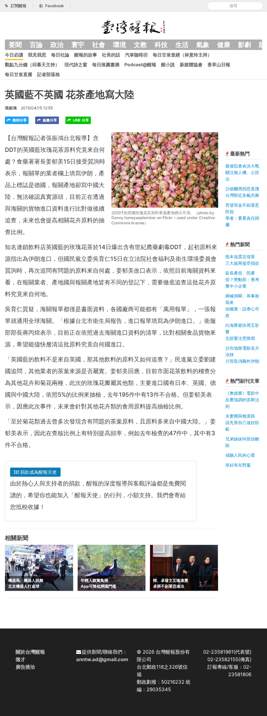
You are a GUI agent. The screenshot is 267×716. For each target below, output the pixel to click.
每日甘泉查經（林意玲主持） (182, 54)
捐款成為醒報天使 (38, 472)
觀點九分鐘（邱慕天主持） (32, 64)
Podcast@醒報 (140, 64)
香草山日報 (218, 64)
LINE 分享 (80, 120)
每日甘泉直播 (18, 74)
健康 (223, 45)
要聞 (15, 45)
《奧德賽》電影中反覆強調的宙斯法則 (242, 399)
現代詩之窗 (75, 64)
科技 (161, 45)
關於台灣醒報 (30, 652)
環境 (119, 45)
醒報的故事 (85, 54)
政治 (56, 45)
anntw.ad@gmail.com (102, 659)
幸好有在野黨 (238, 465)
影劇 (244, 45)
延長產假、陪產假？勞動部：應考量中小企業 (242, 279)
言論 (36, 45)
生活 (182, 45)
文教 (140, 45)
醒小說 (168, 64)
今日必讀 (14, 54)
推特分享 (19, 120)
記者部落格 (48, 74)
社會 (98, 45)
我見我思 (37, 54)
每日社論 (60, 54)
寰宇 (77, 45)
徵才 (20, 659)
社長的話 (111, 54)
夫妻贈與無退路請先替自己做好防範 (242, 422)
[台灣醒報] (133, 26)
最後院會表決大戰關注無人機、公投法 (242, 172)
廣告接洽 (25, 667)
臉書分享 (49, 120)
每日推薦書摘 (105, 64)
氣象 (202, 45)
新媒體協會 (191, 64)
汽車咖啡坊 (136, 54)
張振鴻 (11, 107)
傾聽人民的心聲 (240, 455)
